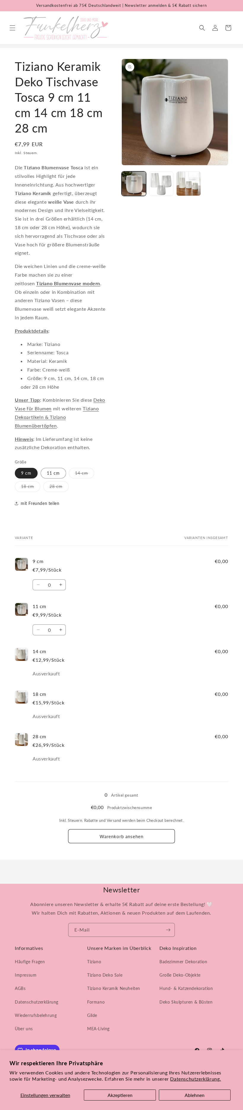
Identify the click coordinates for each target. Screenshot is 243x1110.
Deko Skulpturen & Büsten (185, 1001)
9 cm (26, 473)
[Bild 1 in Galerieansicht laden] (134, 183)
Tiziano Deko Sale (104, 974)
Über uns (24, 1028)
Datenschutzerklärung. (195, 1079)
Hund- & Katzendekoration (186, 988)
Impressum (25, 974)
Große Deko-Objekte (180, 974)
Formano (96, 1001)
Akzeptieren (120, 1095)
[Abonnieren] (168, 930)
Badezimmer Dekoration (183, 961)
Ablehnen (194, 1095)
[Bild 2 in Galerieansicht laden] (161, 183)
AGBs (20, 988)
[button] (12, 27)
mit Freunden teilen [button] (40, 503)
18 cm (30, 488)
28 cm (59, 488)
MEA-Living (98, 1028)
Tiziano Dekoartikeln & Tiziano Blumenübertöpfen (57, 417)
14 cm (84, 474)
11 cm (53, 473)
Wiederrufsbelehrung (36, 1015)
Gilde (92, 1015)
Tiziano (94, 961)
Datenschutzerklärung (36, 1001)
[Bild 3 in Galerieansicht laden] (188, 183)
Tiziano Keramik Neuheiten (113, 988)
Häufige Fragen (30, 961)
